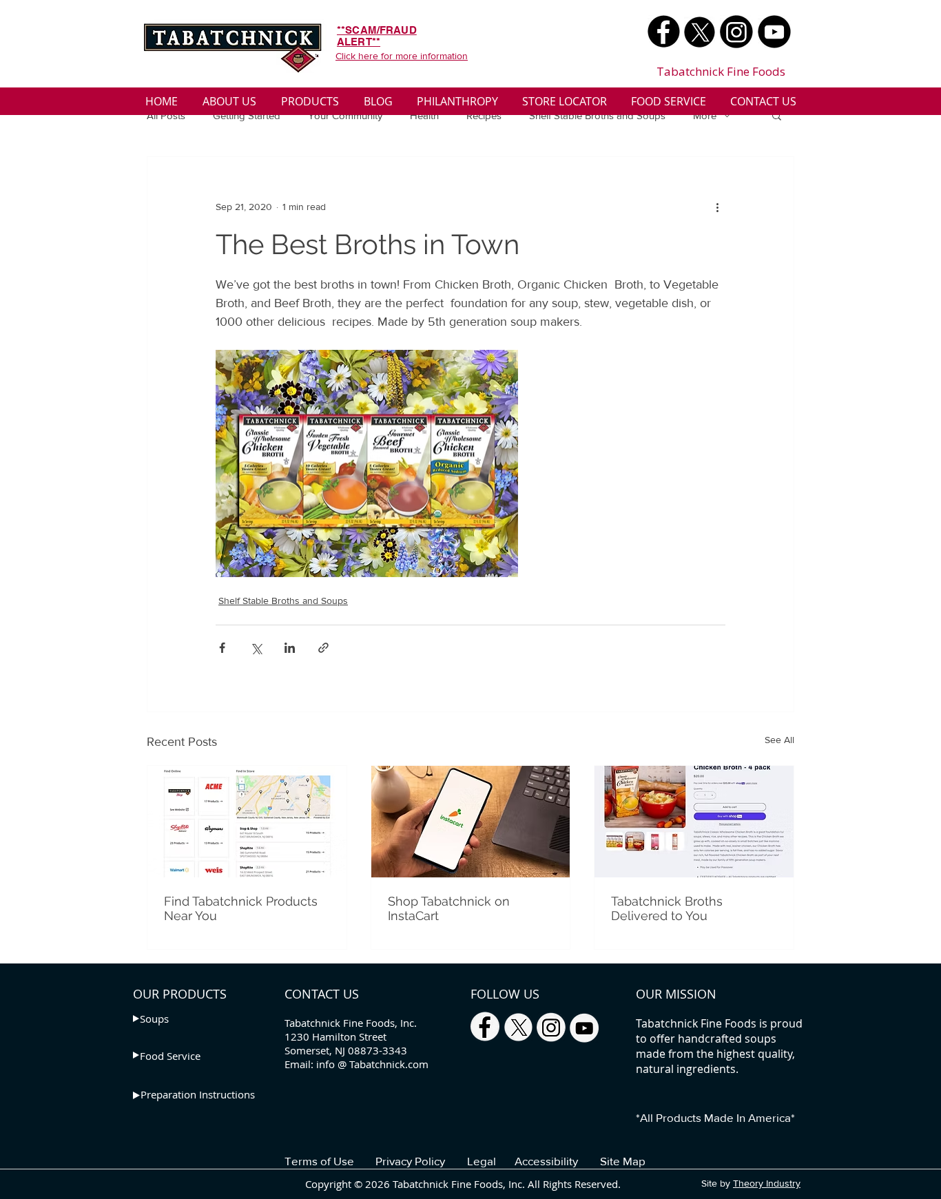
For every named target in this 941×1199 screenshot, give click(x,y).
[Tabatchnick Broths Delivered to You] (694, 821)
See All (779, 739)
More (704, 115)
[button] (776, 115)
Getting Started (246, 115)
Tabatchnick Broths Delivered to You (667, 908)
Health (424, 115)
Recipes (483, 115)
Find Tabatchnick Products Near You (241, 908)
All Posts (166, 115)
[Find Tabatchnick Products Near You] (247, 821)
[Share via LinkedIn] (289, 647)
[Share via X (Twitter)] (255, 647)
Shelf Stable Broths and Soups (597, 115)
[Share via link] (323, 647)
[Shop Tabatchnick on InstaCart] (470, 821)
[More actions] (717, 206)
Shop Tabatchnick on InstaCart (449, 908)
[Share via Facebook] (222, 647)
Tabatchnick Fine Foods (720, 71)
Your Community (345, 115)
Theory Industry (766, 1183)
